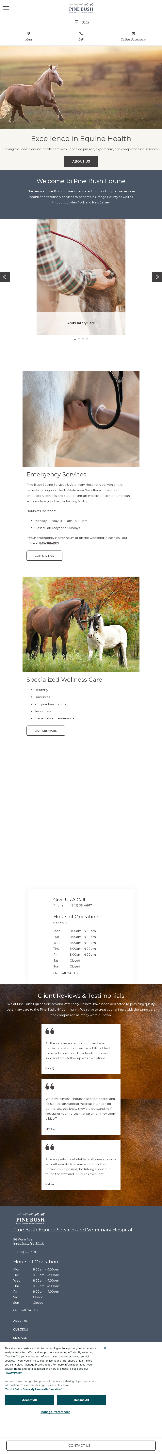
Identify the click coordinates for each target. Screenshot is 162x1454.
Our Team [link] (20, 1329)
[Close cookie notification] (105, 1348)
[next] (157, 277)
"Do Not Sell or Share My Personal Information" (33, 1389)
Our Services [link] (46, 730)
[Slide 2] (79, 339)
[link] (81, 8)
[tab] (61, 923)
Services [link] (20, 1337)
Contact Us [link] (79, 1445)
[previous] (5, 277)
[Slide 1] (75, 339)
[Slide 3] (83, 339)
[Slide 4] (87, 339)
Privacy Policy (13, 1372)
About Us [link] (81, 161)
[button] (6, 8)
